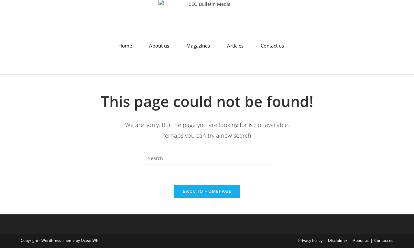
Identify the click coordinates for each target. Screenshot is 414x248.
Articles (235, 45)
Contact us (272, 45)
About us (159, 45)
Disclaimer (337, 240)
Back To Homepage (207, 191)
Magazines (198, 45)
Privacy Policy (310, 240)
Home (125, 45)
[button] (12, 67)
